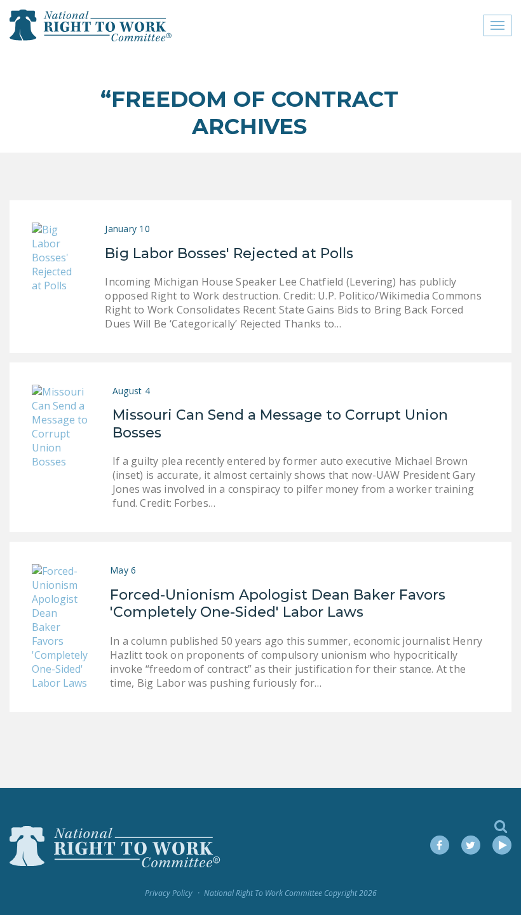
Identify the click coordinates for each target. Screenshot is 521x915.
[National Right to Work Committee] (91, 25)
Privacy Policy (169, 893)
